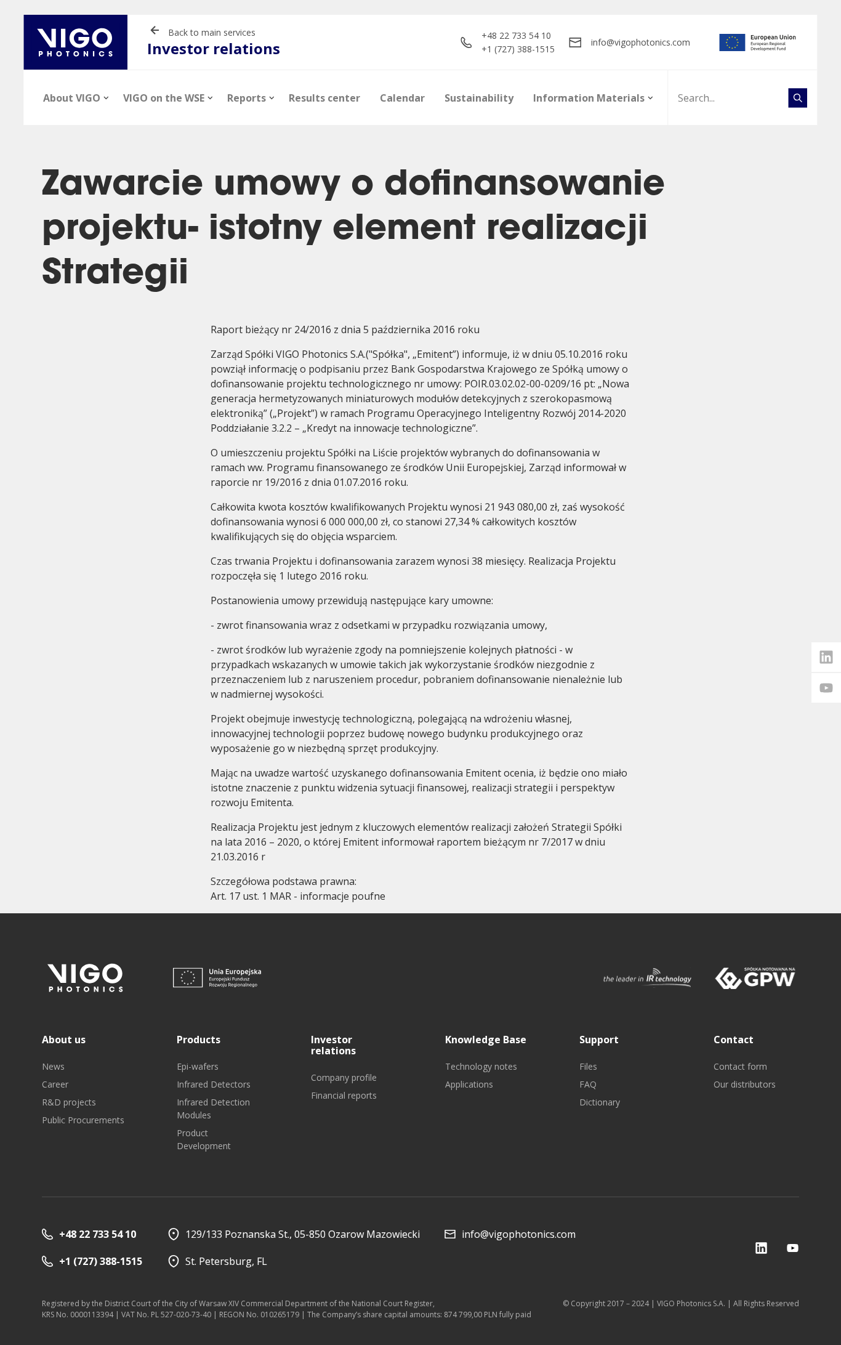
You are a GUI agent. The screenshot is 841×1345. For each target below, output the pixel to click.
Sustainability (479, 97)
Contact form (740, 1066)
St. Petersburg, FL (226, 1261)
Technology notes (481, 1066)
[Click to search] (797, 98)
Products (198, 1039)
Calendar (402, 97)
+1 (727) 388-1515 (518, 49)
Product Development (204, 1139)
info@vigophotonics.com (640, 42)
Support (599, 1039)
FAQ (588, 1084)
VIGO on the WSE (163, 97)
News (53, 1066)
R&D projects (69, 1102)
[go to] (758, 42)
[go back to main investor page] (75, 42)
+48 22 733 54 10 (516, 35)
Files (588, 1066)
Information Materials (589, 97)
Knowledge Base (485, 1039)
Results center (324, 97)
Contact (734, 1039)
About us (64, 1039)
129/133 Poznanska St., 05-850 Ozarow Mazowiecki (302, 1234)
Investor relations (333, 1045)
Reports (246, 97)
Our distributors (745, 1084)
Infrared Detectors (214, 1084)
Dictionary (599, 1102)
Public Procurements (83, 1120)
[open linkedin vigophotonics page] (826, 657)
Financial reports (344, 1095)
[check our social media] (761, 1248)
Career (55, 1084)
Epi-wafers (198, 1066)
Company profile (344, 1077)
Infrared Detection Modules (213, 1108)
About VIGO (71, 97)
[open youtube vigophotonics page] (826, 688)
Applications (469, 1084)
